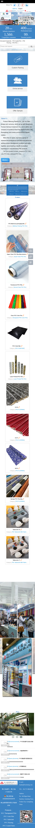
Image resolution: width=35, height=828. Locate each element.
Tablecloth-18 (17, 529)
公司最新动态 (22, 766)
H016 (17, 468)
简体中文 (15, 8)
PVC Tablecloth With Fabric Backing (21, 532)
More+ (4, 160)
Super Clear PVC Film (20, 256)
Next (32, 18)
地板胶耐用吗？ (24, 751)
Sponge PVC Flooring (17, 499)
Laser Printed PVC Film (17, 376)
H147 (17, 438)
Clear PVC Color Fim (17, 315)
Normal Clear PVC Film (20, 287)
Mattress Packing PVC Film (20, 226)
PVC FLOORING (20, 409)
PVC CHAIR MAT (19, 348)
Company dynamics (12, 758)
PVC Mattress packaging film (17, 223)
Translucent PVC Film (17, 285)
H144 (17, 407)
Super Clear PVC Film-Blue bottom (17, 254)
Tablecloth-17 (17, 560)
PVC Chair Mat (17, 346)
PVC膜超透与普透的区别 (25, 758)
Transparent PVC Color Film (20, 317)
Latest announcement (13, 741)
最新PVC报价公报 (25, 774)
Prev (2, 18)
